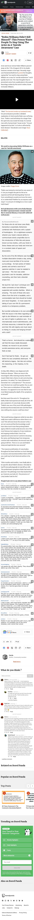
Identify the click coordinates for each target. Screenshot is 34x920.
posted (20, 73)
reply (11, 689)
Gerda (7, 52)
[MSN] (19, 900)
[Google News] (22, 900)
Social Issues (5, 33)
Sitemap (17, 908)
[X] (11, 900)
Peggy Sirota (15, 186)
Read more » (17, 661)
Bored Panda (8, 895)
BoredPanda (9, 2)
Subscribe (17, 868)
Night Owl (6, 703)
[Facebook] (2, 900)
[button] (28, 786)
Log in (30, 2)
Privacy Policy (23, 912)
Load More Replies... (13, 700)
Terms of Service (6, 915)
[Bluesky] (14, 900)
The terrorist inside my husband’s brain (18, 111)
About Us (26, 905)
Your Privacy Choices (8, 905)
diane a (6, 679)
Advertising (19, 905)
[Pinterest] (8, 900)
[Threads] (16, 900)
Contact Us (10, 908)
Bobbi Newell (11, 735)
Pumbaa (10, 691)
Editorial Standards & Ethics (9, 912)
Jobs (3, 908)
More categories (9, 855)
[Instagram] (5, 900)
